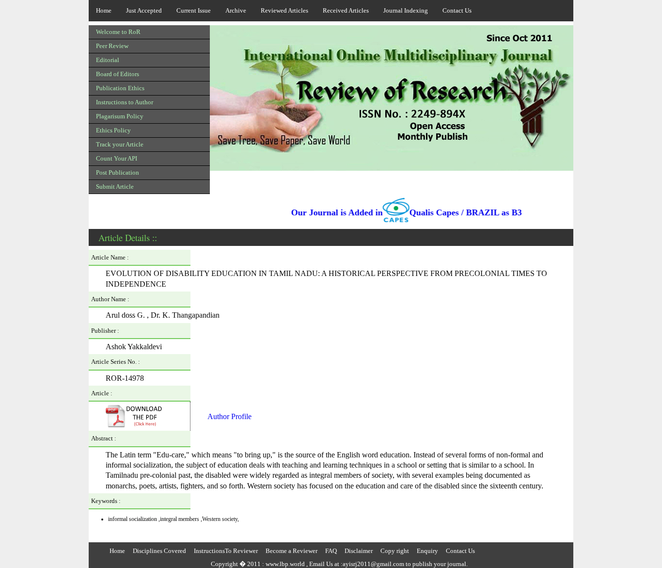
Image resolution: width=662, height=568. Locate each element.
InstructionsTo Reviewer (226, 550)
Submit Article (115, 186)
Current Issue (193, 10)
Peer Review (112, 45)
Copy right (394, 550)
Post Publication (117, 172)
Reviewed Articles (284, 10)
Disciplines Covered (159, 550)
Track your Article (119, 144)
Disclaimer (359, 550)
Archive (235, 10)
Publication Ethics (120, 88)
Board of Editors (117, 74)
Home (103, 10)
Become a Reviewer (291, 550)
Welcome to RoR (118, 31)
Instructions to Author (124, 102)
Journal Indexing (405, 10)
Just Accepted (144, 10)
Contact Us (457, 10)
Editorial (107, 60)
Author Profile (229, 416)
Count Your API (116, 158)
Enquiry (427, 550)
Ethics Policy (113, 130)
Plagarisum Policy (119, 116)
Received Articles (346, 10)
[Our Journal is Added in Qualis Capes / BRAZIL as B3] (331, 222)
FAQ (331, 550)
